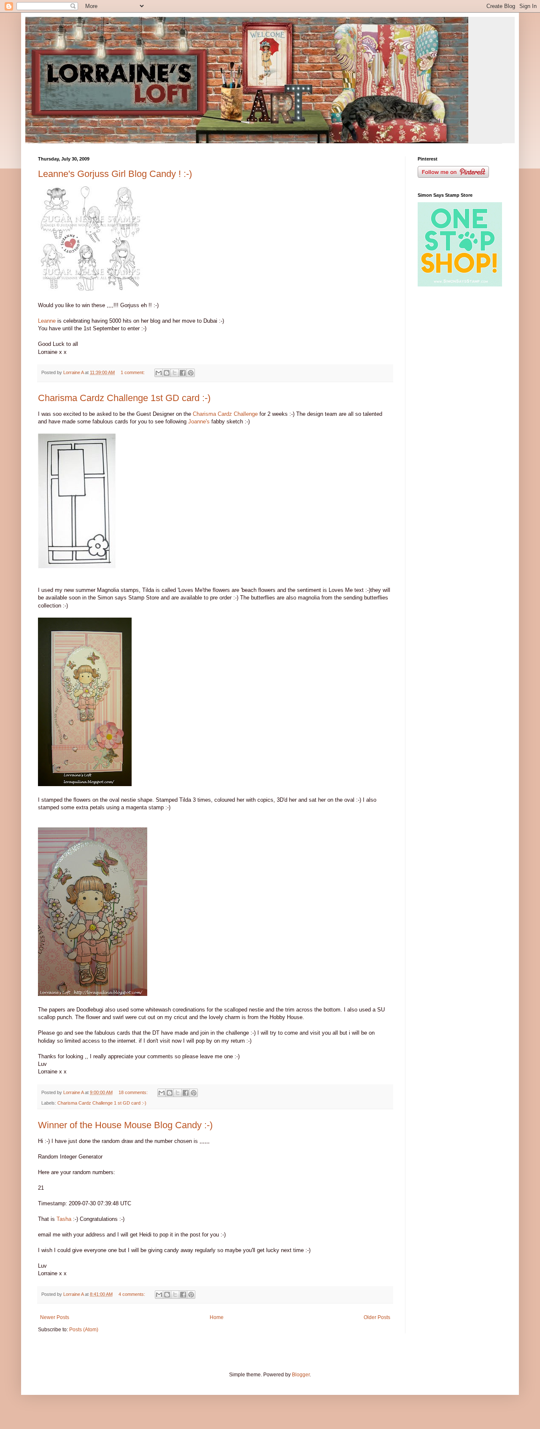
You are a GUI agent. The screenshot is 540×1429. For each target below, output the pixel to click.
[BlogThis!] (166, 373)
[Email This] (158, 373)
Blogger (301, 1375)
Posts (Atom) (83, 1330)
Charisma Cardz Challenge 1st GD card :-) (124, 398)
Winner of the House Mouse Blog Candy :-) (125, 1125)
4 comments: (132, 1294)
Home (217, 1317)
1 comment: (133, 372)
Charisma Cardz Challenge (226, 414)
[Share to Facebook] (182, 373)
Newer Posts (54, 1317)
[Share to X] (174, 373)
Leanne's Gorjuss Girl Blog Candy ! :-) (115, 174)
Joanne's (199, 421)
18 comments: (134, 1092)
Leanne (47, 321)
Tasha (63, 1219)
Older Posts (377, 1317)
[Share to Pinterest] (190, 373)
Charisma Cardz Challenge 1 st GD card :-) (101, 1102)
